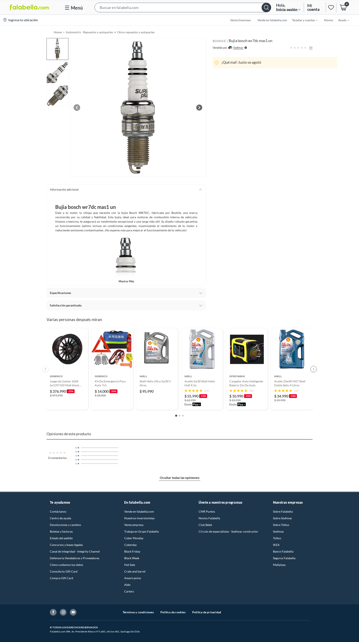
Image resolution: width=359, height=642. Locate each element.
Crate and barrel (134, 571)
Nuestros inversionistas (139, 518)
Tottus (277, 538)
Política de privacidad (206, 612)
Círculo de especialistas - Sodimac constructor (228, 531)
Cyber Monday (133, 538)
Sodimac (278, 531)
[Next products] (313, 369)
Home (58, 32)
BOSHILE (219, 41)
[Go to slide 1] (176, 416)
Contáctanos (58, 511)
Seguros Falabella (284, 558)
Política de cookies (173, 612)
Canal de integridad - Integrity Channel (75, 551)
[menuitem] (302, 20)
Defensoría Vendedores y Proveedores (74, 558)
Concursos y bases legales (66, 545)
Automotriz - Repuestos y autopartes (89, 32)
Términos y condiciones (138, 612)
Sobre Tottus (281, 525)
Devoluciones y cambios (65, 525)
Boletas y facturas (61, 531)
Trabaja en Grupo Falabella (141, 531)
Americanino (132, 578)
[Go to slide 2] (179, 415)
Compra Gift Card (61, 578)
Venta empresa (133, 525)
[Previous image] (77, 107)
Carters (129, 591)
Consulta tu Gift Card (63, 571)
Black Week (131, 558)
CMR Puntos (207, 511)
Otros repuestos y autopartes (136, 32)
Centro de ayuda (60, 518)
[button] (183, 7)
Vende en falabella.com (139, 511)
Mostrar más (126, 281)
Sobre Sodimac (282, 518)
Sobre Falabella (283, 511)
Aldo (127, 584)
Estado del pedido (61, 538)
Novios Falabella (209, 518)
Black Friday (132, 551)
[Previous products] (45, 369)
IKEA (276, 545)
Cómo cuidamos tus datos (66, 564)
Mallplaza (279, 564)
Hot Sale (129, 564)
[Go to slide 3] (183, 415)
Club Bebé (205, 525)
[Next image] (199, 107)
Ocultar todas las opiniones (179, 478)
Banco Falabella (283, 551)
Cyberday (130, 545)
